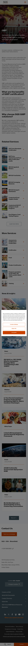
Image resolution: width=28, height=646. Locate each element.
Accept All (14, 332)
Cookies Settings (14, 324)
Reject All (14, 328)
